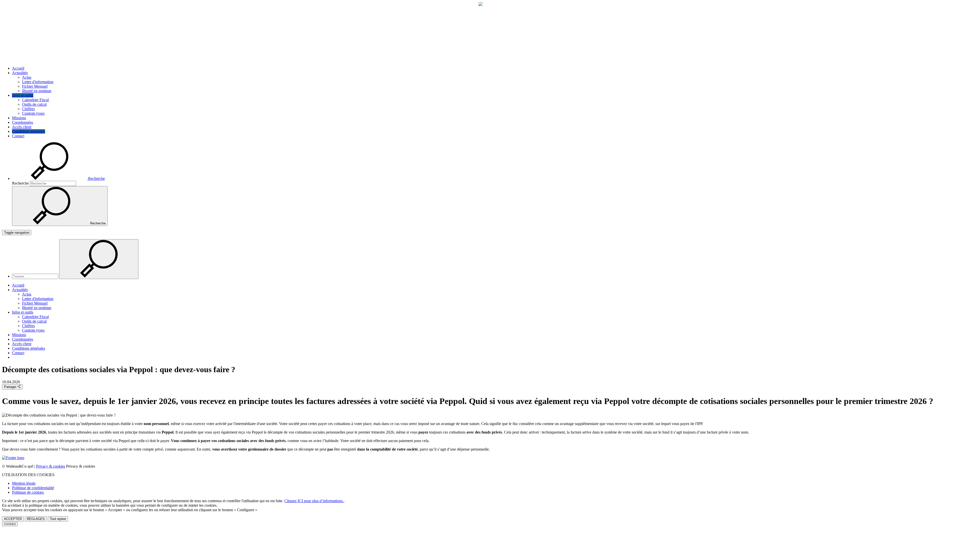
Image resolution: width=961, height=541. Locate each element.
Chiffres (28, 109)
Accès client (21, 127)
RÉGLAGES (36, 519)
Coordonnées (22, 122)
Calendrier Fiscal (35, 100)
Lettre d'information (37, 82)
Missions (19, 118)
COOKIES (10, 524)
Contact (18, 136)
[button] (58, 178)
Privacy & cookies (50, 466)
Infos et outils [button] (22, 95)
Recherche (20, 183)
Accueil (18, 68)
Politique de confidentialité (33, 488)
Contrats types (33, 113)
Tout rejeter (58, 519)
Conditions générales (28, 131)
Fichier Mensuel (35, 86)
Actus (26, 77)
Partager (10, 387)
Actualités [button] (20, 73)
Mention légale (24, 483)
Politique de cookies (28, 492)
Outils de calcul (34, 104)
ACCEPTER (13, 519)
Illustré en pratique (36, 91)
